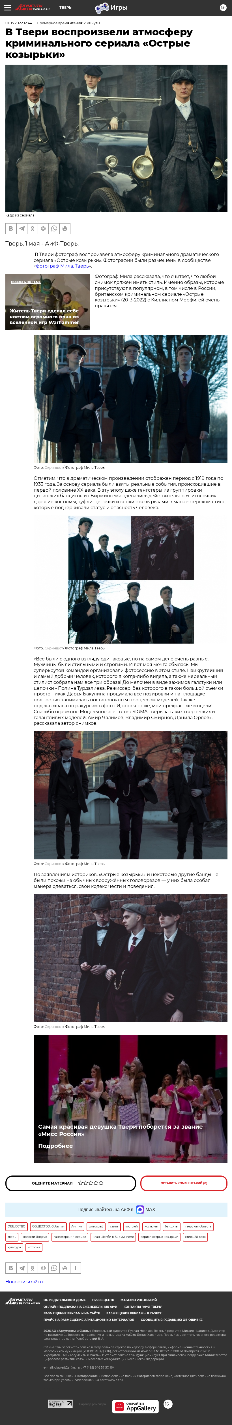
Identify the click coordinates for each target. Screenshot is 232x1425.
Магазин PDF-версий (139, 1300)
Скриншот (54, 467)
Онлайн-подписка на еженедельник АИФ (80, 1307)
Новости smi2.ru (24, 1281)
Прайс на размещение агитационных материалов (89, 1320)
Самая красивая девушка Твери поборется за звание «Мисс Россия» (120, 1130)
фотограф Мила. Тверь (62, 266)
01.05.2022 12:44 (18, 23)
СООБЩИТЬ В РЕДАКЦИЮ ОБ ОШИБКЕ (172, 1320)
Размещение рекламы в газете (134, 1313)
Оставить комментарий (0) (184, 1183)
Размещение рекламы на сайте (72, 1313)
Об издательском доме (65, 1300)
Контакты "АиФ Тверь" (143, 1307)
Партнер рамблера (92, 1404)
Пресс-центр (103, 1300)
